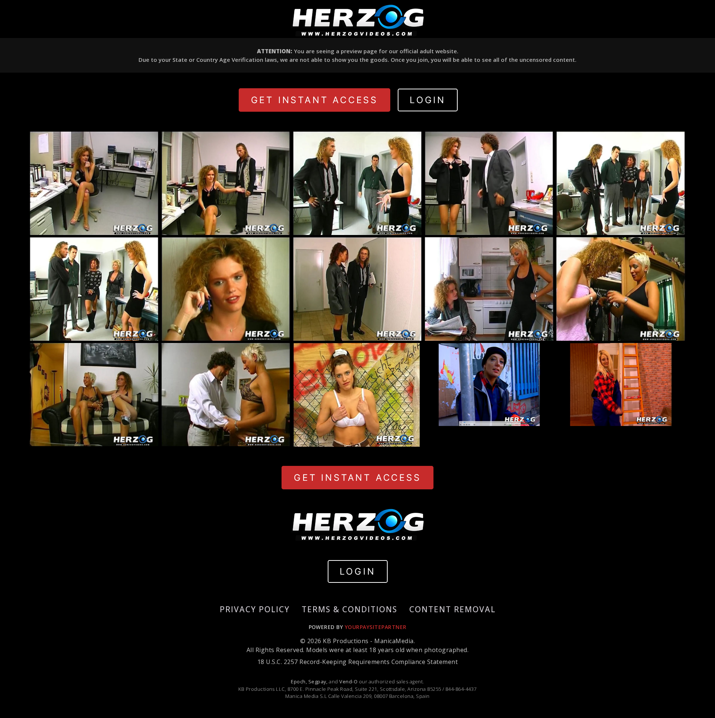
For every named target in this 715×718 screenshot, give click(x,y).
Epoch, (299, 681)
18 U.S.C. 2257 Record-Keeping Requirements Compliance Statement (357, 662)
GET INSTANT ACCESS (314, 100)
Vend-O (348, 681)
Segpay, (318, 681)
